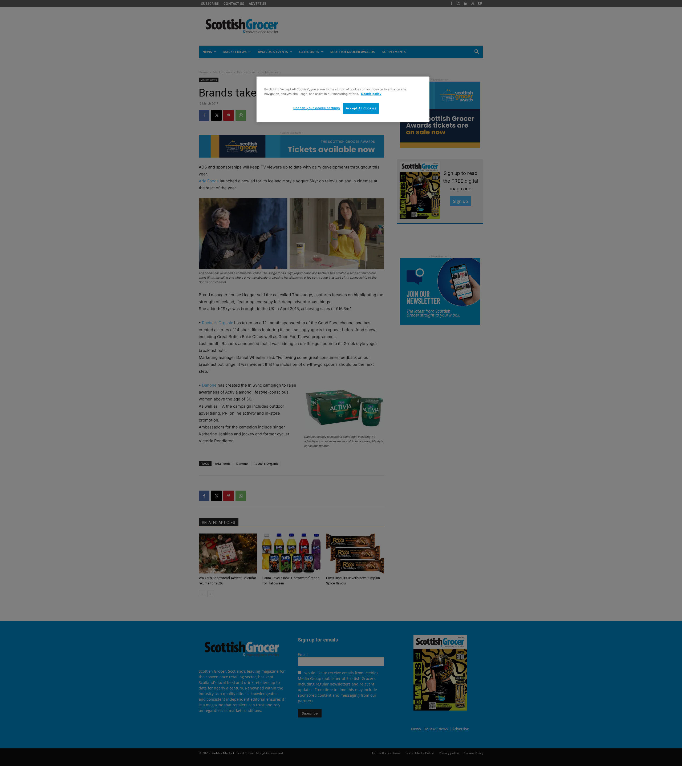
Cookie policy (371, 94)
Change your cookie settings (316, 108)
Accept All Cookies (361, 108)
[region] (342, 99)
